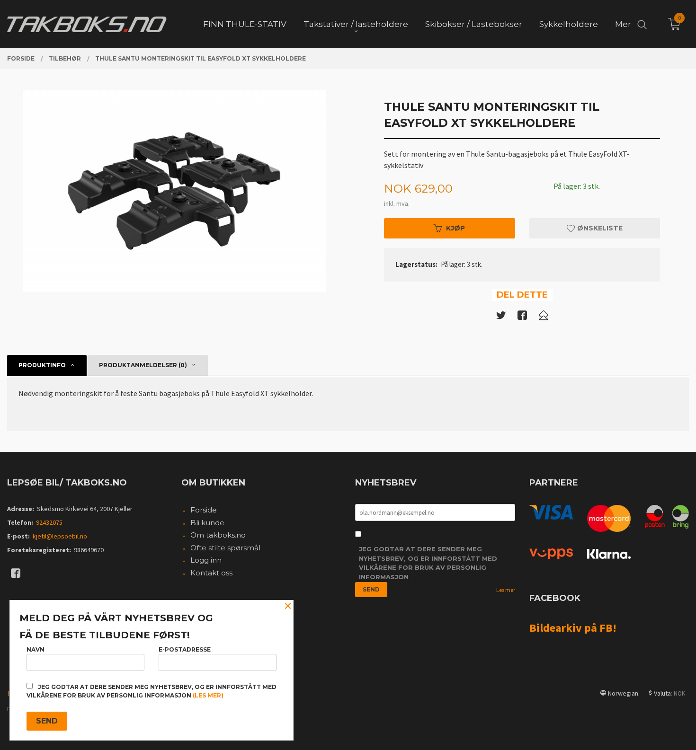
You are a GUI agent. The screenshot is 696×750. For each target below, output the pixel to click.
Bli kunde (207, 522)
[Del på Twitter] (500, 317)
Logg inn (206, 560)
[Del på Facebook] (522, 317)
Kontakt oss (211, 572)
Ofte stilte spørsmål (225, 547)
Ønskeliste (599, 228)
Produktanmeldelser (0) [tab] (143, 365)
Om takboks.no (218, 534)
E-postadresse (185, 649)
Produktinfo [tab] (42, 365)
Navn (36, 649)
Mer (623, 24)
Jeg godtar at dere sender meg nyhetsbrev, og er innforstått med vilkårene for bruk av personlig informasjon (428, 563)
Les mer (505, 589)
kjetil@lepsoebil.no (60, 536)
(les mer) (208, 695)
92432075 (49, 522)
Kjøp (455, 228)
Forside (203, 509)
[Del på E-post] (543, 317)
